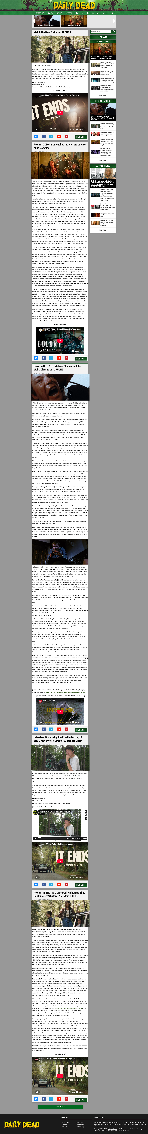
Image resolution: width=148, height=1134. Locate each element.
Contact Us (80, 1124)
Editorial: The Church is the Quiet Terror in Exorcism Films (107, 214)
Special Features (102, 100)
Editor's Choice (103, 165)
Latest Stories (39, 13)
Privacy (117, 1130)
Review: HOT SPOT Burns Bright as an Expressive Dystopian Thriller (106, 72)
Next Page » (60, 1106)
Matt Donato (45, 151)
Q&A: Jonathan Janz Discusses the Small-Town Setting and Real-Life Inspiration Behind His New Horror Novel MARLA (107, 152)
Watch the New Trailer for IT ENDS (52, 32)
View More (102, 95)
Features (50, 13)
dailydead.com (112, 1129)
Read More (80, 136)
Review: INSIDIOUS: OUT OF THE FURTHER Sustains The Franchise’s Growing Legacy (107, 80)
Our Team (80, 1122)
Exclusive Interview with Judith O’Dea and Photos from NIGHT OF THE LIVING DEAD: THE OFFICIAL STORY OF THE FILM (102, 183)
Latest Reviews (102, 41)
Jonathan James (47, 36)
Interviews (69, 13)
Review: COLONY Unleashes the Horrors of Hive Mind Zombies (102, 58)
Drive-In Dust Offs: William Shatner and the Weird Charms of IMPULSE (102, 118)
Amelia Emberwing (47, 899)
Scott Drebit (46, 373)
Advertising (80, 1127)
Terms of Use (125, 1130)
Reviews (59, 13)
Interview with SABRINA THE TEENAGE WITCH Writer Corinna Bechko (107, 134)
